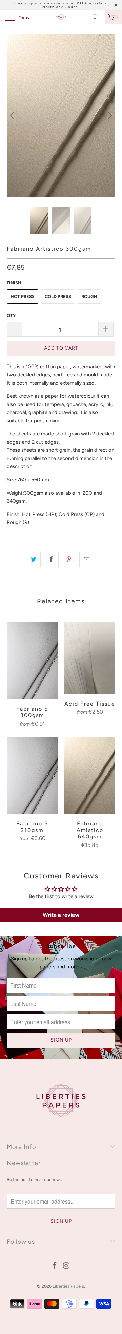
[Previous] (13, 115)
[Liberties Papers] (61, 17)
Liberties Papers (68, 1286)
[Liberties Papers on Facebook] (55, 1266)
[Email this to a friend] (86, 559)
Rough (89, 296)
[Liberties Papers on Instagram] (67, 1266)
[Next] (109, 115)
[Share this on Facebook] (51, 559)
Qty (11, 315)
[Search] (98, 17)
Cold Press (58, 296)
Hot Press (23, 296)
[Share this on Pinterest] (69, 559)
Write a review (61, 915)
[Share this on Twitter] (33, 559)
